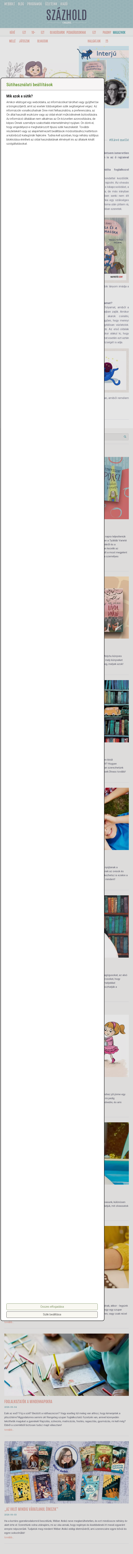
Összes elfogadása (52, 1306)
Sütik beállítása (52, 1314)
